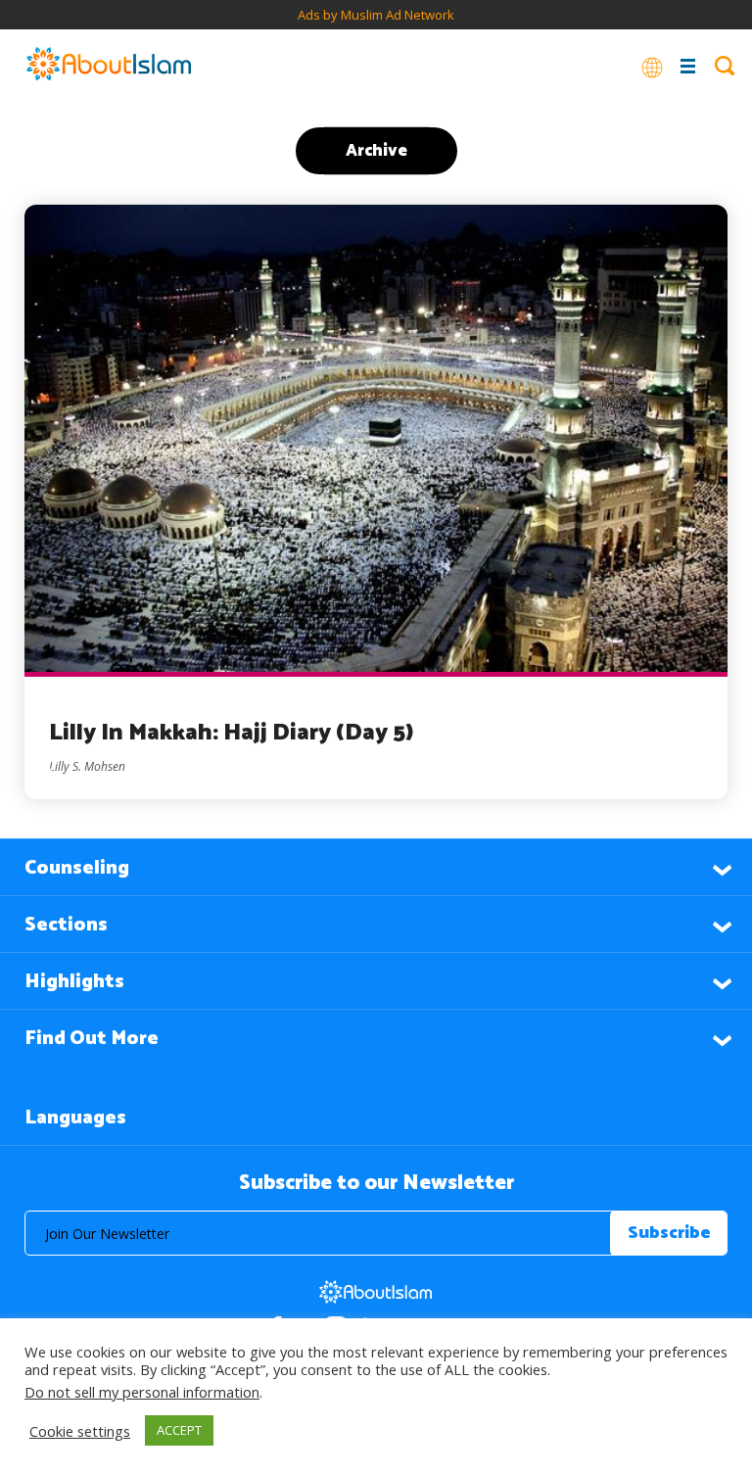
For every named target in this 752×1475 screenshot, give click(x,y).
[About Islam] (109, 65)
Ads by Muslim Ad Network (376, 15)
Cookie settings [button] (79, 1431)
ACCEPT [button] (179, 1430)
